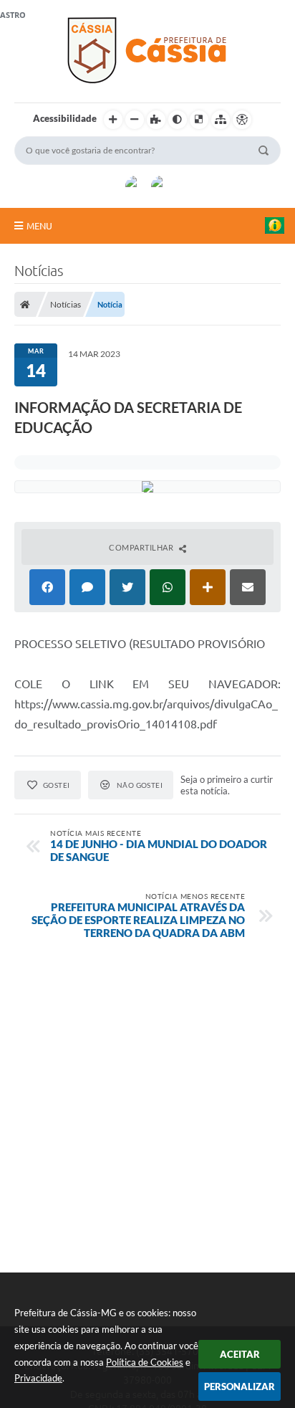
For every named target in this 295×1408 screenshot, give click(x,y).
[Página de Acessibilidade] (242, 119)
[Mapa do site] (220, 119)
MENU (39, 226)
